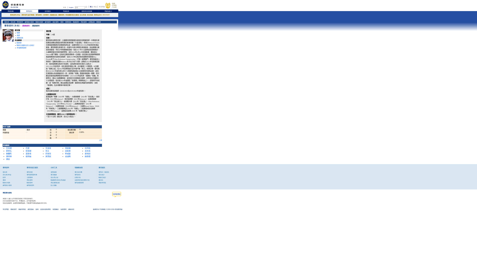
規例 (37, 209)
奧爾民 (9, 154)
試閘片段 (78, 177)
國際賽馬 (61, 15)
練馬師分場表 (29, 22)
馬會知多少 (108, 11)
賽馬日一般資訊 (104, 172)
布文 (47, 151)
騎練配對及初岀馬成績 (58, 180)
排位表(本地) (7, 175)
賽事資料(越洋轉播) (28, 15)
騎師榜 (19, 43)
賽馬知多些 (98, 15)
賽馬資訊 (29, 11)
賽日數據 (54, 175)
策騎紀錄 (20, 38)
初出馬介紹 (54, 177)
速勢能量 (54, 172)
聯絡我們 (14, 209)
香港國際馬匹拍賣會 (72, 15)
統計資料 (55, 22)
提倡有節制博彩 (45, 209)
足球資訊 (48, 11)
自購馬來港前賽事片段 (82, 180)
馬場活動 (11, 11)
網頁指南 (31, 209)
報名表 (6, 22)
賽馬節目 (78, 175)
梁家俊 (28, 154)
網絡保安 (71, 209)
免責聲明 (63, 209)
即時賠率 (20, 22)
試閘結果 (91, 22)
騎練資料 (76, 22)
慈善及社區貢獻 (87, 11)
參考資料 (47, 22)
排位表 (12, 22)
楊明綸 (28, 156)
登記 (95, 7)
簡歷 (18, 33)
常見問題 (102, 7)
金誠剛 (68, 156)
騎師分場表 (39, 22)
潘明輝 (9, 156)
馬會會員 (66, 11)
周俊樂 (68, 148)
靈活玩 (101, 180)
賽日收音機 (78, 172)
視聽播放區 (53, 15)
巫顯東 (68, 151)
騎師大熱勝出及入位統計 (25, 45)
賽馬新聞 (39, 15)
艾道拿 (48, 148)
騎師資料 (30, 183)
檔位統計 (102, 175)
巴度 (27, 148)
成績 (18, 35)
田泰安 (48, 154)
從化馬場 (83, 15)
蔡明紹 (87, 154)
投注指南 (90, 15)
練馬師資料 (30, 185)
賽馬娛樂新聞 (79, 183)
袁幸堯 (87, 151)
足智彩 (114, 5)
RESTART (106, 15)
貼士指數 (54, 185)
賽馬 (113, 3)
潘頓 (8, 159)
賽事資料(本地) (15, 15)
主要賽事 (46, 15)
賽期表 (98, 22)
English (71, 7)
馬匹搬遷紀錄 (55, 183)
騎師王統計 (102, 177)
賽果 (61, 22)
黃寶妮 (48, 156)
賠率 (4, 177)
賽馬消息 (30, 172)
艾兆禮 (9, 148)
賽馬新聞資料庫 (32, 175)
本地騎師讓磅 (21, 48)
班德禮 (28, 151)
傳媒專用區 (102, 183)
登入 (91, 7)
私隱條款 (56, 209)
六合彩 (114, 7)
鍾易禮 (87, 156)
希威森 (68, 154)
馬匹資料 (83, 22)
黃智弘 (9, 151)
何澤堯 (87, 148)
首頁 (64, 7)
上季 (100, 140)
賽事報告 (68, 22)
